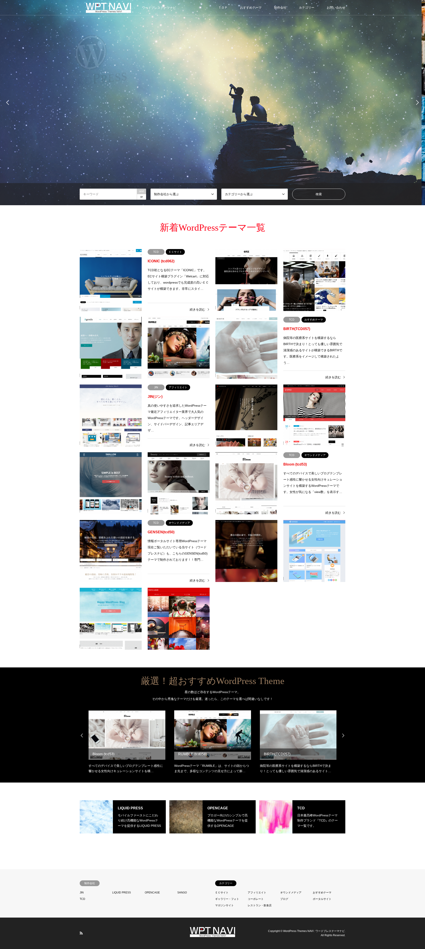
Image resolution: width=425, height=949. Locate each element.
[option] (212, 102)
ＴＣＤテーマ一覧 (212, 117)
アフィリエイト (257, 892)
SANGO (182, 892)
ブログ (284, 899)
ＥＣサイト (221, 892)
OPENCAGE (152, 892)
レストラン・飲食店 (260, 905)
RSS (81, 933)
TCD (82, 899)
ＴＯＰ (223, 7)
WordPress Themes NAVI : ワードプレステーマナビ (314, 931)
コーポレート (256, 899)
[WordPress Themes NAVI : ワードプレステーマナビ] (212, 934)
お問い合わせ (336, 7)
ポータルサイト (322, 899)
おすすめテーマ (251, 7)
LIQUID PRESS (121, 892)
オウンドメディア (290, 892)
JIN (82, 892)
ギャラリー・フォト (227, 899)
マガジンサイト (224, 905)
